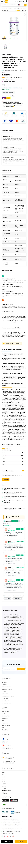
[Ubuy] (6, 1)
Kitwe (3, 774)
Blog (3, 727)
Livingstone (4, 783)
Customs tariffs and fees (8, 696)
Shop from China (16, 822)
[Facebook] (3, 836)
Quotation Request (6, 687)
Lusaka (3, 772)
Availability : (5, 80)
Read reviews (6, 525)
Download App (5, 711)
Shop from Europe (17, 824)
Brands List (4, 713)
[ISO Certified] (15, 812)
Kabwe (3, 779)
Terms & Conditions (7, 831)
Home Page (4, 8)
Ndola (3, 776)
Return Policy (5, 718)
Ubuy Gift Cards (6, 725)
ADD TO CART (7, 841)
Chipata (4, 786)
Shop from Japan (7, 821)
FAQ (3, 720)
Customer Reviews (6, 716)
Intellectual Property (7, 689)
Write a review (5, 479)
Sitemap (4, 691)
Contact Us (4, 684)
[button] (17, 1)
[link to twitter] (17, 38)
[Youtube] (8, 836)
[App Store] (6, 800)
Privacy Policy (17, 831)
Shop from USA (6, 819)
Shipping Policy (5, 698)
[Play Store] (14, 800)
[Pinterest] (14, 836)
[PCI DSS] (5, 812)
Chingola (4, 781)
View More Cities (6, 790)
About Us (4, 682)
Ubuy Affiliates (5, 730)
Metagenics (5, 10)
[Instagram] (5, 836)
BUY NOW (21, 841)
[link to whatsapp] (10, 38)
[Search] (25, 5)
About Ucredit (5, 723)
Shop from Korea (6, 822)
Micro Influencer (6, 700)
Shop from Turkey (7, 824)
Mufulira (4, 788)
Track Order (5, 694)
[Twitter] (11, 836)
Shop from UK (14, 819)
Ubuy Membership (6, 703)
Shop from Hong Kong (17, 821)
